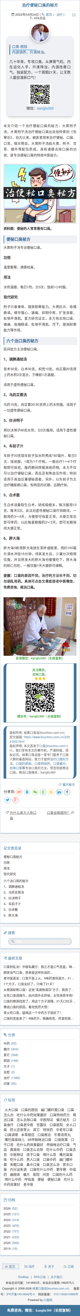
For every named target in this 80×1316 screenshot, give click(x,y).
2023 (7, 1225)
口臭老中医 (25, 1124)
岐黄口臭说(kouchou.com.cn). (51, 1288)
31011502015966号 (65, 1294)
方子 (7, 1066)
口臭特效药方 (60, 1114)
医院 (36, 1174)
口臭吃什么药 (62, 1174)
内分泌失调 (18, 1169)
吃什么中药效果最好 (32, 1114)
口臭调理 (11, 1134)
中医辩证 (46, 1119)
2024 (7, 1219)
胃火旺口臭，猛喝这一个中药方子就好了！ (33, 1012)
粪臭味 (15, 1149)
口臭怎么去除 (33, 1149)
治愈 (7, 1072)
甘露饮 (41, 1124)
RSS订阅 (40, 1277)
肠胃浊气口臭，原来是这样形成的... (28, 972)
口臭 (42, 745)
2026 (7, 1208)
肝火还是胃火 (20, 1129)
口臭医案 (61, 1139)
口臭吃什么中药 (41, 1169)
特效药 (48, 1129)
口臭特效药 (42, 763)
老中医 (28, 1184)
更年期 (61, 1169)
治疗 (59, 14)
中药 (7, 1043)
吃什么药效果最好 (30, 1144)
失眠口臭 (16, 1164)
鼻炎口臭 (33, 1164)
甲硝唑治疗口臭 (58, 1144)
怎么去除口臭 (27, 1119)
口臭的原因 (23, 763)
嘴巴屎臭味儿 (15, 1139)
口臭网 (47, 1300)
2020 (7, 1242)
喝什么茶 (49, 1154)
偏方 (7, 1049)
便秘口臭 (54, 1179)
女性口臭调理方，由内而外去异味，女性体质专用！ (39, 995)
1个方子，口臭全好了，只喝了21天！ (30, 984)
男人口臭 (33, 1159)
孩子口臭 (33, 1154)
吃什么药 (16, 1159)
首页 (49, 14)
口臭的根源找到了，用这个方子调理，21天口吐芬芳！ (41, 1001)
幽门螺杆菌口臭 (52, 1109)
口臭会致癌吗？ (58, 812)
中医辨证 (16, 1154)
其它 (7, 1054)
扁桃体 (15, 1174)
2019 (7, 1248)
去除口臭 (16, 768)
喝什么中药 (13, 1179)
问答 (7, 1083)
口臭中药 (49, 1159)
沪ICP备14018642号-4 (20, 1294)
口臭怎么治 (51, 1164)
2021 (7, 1237)
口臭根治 (44, 1134)
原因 (7, 1060)
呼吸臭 (29, 1179)
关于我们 (56, 1277)
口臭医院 (56, 1124)
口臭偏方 (59, 763)
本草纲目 (27, 1134)
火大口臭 (11, 1109)
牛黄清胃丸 (62, 1134)
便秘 (41, 1179)
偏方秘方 (68, 784)
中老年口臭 (64, 1129)
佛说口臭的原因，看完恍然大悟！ (27, 1007)
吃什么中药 (54, 1149)
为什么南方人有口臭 (23, 815)
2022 (7, 1231)
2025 (7, 1214)
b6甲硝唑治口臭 (39, 1139)
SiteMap (23, 1277)
